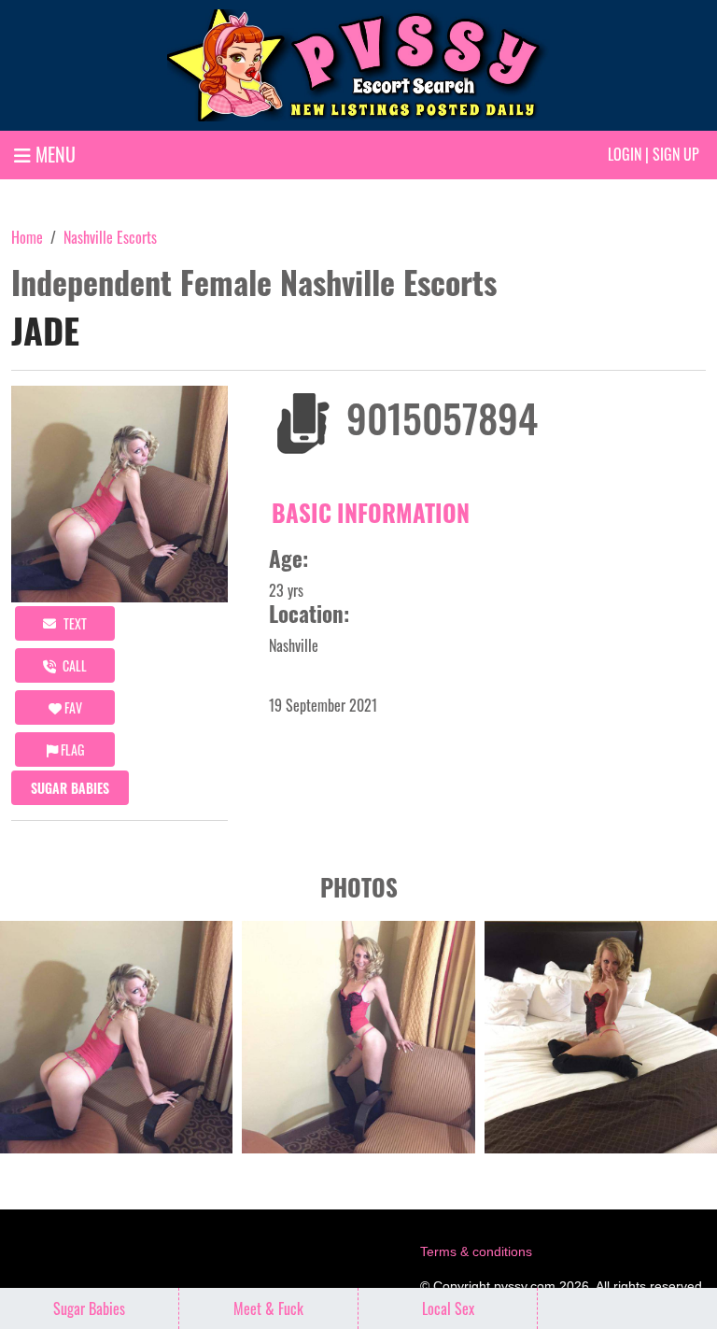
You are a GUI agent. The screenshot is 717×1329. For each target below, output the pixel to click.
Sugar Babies (70, 788)
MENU (53, 154)
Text (74, 623)
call (73, 665)
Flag (71, 749)
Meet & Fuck (268, 1308)
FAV (72, 707)
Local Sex (448, 1308)
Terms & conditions (476, 1251)
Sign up (676, 154)
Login (624, 154)
